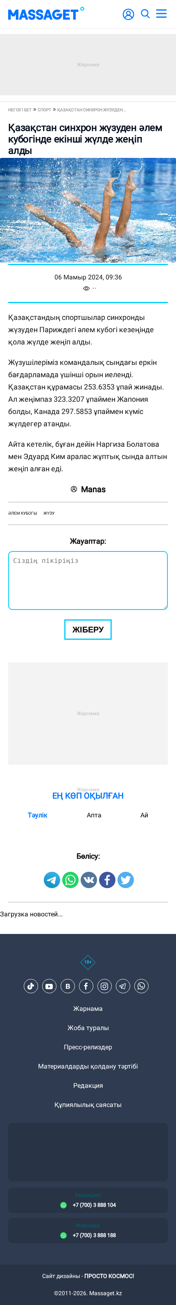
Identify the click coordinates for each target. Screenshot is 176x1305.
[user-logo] (128, 18)
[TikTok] (31, 986)
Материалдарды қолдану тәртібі (88, 1066)
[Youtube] (49, 986)
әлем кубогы (22, 513)
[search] (144, 13)
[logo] (46, 14)
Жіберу (88, 629)
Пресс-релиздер (88, 1047)
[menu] (161, 13)
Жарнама (88, 1009)
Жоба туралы (88, 1028)
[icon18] (88, 966)
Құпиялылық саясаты (88, 1105)
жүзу (48, 513)
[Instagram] (104, 986)
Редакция (88, 1085)
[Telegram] (123, 986)
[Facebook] (86, 986)
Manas (93, 489)
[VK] (67, 986)
